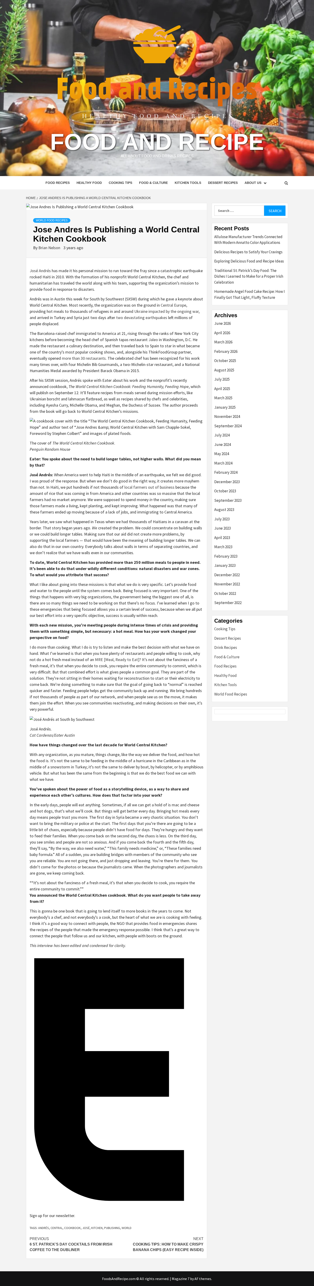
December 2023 (227, 481)
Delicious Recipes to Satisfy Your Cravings (248, 251)
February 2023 (225, 556)
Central (57, 1228)
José (86, 1228)
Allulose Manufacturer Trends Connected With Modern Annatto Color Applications (248, 239)
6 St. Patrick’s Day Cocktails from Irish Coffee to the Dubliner (71, 1244)
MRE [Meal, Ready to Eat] (117, 659)
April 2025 (222, 388)
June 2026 (222, 323)
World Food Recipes (52, 220)
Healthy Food (89, 183)
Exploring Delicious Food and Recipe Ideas (249, 261)
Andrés (43, 1228)
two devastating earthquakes (141, 317)
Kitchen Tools (188, 183)
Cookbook (72, 1228)
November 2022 (227, 584)
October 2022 (225, 593)
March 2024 (223, 463)
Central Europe (173, 305)
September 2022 (228, 602)
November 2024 (227, 416)
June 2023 (222, 528)
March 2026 (223, 342)
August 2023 (224, 509)
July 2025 (222, 379)
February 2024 (225, 472)
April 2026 (222, 332)
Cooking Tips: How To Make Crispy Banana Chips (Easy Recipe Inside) (168, 1244)
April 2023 (222, 537)
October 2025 (225, 360)
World (126, 1228)
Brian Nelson (49, 247)
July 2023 (222, 519)
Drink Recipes (225, 647)
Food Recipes (58, 183)
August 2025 (224, 370)
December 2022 (227, 574)
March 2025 (223, 397)
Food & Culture (153, 183)
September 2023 (228, 500)
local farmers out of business (149, 487)
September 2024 (228, 425)
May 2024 (221, 453)
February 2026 (225, 351)
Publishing (112, 1228)
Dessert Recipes (223, 183)
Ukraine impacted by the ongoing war (166, 311)
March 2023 (223, 546)
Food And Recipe (157, 142)
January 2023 (225, 565)
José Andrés (40, 270)
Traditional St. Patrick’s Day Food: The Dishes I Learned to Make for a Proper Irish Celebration (248, 276)
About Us (253, 183)
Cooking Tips (120, 183)
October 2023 (225, 490)
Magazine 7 (180, 1278)
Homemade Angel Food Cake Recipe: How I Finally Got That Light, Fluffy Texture (249, 294)
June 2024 (222, 444)
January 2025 (225, 407)
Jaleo (153, 339)
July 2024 (222, 435)
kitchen (97, 1228)
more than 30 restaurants (84, 358)
